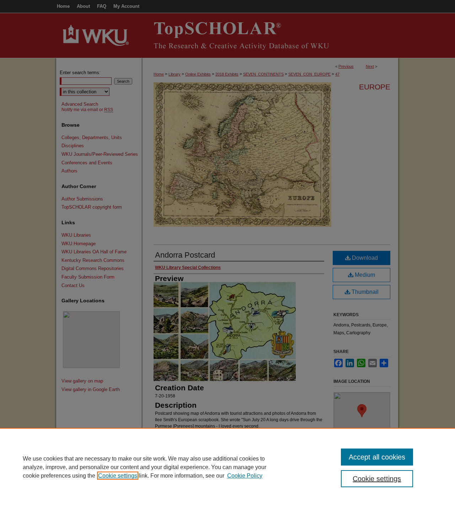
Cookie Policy (244, 476)
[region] (227, 467)
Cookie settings (117, 476)
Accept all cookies (377, 457)
